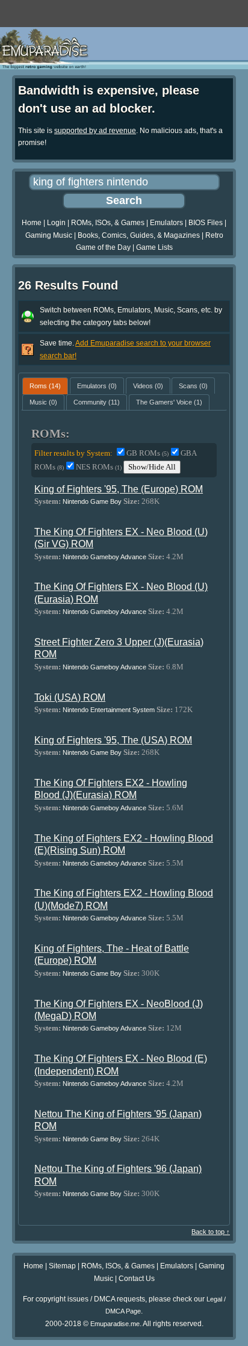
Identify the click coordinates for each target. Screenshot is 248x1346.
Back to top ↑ (210, 1231)
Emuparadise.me (115, 1323)
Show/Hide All (152, 466)
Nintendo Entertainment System (109, 709)
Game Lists (154, 247)
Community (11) (96, 402)
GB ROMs (147, 452)
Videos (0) (148, 385)
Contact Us (137, 1278)
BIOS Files (205, 223)
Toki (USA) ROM (69, 697)
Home (32, 223)
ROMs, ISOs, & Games (107, 223)
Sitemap (62, 1266)
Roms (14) (45, 385)
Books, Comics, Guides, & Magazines (139, 235)
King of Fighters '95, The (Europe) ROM (118, 489)
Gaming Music (48, 235)
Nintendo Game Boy (92, 501)
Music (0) (43, 402)
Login (56, 223)
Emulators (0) (97, 385)
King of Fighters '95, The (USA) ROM (113, 740)
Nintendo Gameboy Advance (104, 556)
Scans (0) (193, 385)
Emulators (166, 223)
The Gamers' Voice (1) (169, 402)
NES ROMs (99, 466)
